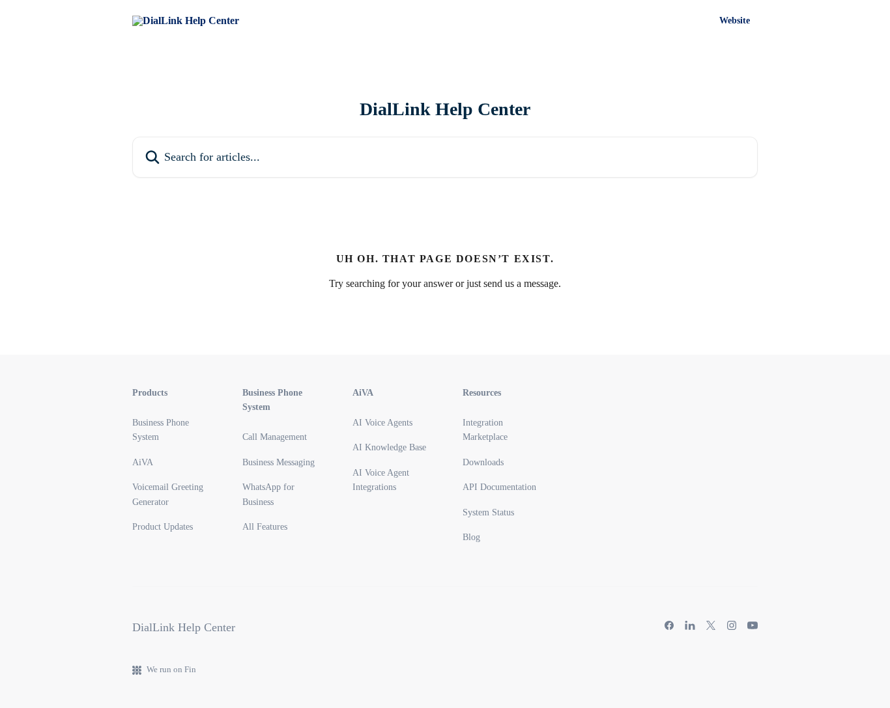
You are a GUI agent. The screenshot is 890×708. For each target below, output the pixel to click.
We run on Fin (171, 669)
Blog (471, 537)
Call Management (274, 437)
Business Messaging (278, 462)
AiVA (142, 462)
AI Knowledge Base (389, 447)
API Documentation (499, 487)
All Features (264, 527)
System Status (488, 512)
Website (734, 20)
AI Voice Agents (382, 423)
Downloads (483, 462)
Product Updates (162, 527)
